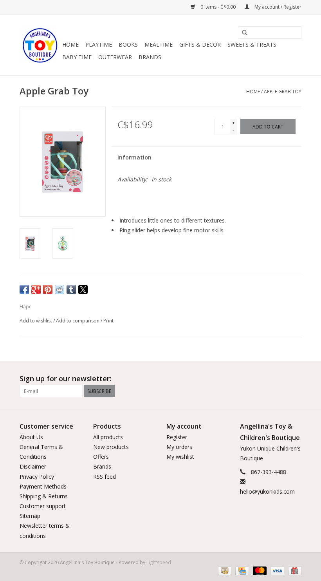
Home (70, 44)
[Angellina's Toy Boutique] (40, 45)
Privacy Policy (37, 476)
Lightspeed (158, 562)
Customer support (43, 506)
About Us (31, 437)
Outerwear (115, 57)
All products (108, 437)
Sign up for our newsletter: (65, 379)
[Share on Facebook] (24, 289)
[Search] (245, 32)
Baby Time (77, 57)
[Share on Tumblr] (71, 289)
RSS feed (104, 476)
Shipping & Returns (44, 496)
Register (176, 437)
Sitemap (30, 515)
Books (128, 44)
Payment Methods (43, 486)
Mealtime (158, 44)
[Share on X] (83, 289)
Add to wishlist (36, 320)
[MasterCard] (259, 570)
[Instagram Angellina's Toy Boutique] (295, 379)
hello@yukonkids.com (267, 491)
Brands (150, 57)
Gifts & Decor (200, 44)
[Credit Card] (241, 570)
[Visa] (276, 570)
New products (111, 447)
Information (134, 157)
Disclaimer (33, 466)
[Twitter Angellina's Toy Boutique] (281, 379)
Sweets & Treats (251, 44)
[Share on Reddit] (59, 289)
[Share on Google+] (36, 289)
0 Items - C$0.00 (218, 7)
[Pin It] (47, 289)
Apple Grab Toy (282, 91)
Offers (101, 456)
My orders (179, 447)
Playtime (98, 44)
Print (108, 320)
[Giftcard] (293, 570)
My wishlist (180, 456)
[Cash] (224, 570)
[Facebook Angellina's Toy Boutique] (267, 379)
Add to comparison (78, 320)
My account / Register (277, 7)
